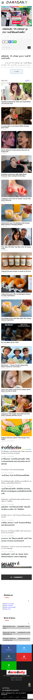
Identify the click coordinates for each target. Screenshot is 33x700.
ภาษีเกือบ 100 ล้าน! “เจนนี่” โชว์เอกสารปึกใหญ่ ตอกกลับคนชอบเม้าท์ (16, 523)
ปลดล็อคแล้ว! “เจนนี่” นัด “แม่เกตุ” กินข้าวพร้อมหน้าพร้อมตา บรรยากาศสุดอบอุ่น (14, 555)
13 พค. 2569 (3, 535)
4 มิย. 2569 (3, 486)
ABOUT (4, 697)
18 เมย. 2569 (3, 551)
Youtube (24, 658)
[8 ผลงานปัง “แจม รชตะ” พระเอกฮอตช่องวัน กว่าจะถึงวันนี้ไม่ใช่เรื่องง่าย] (16, 631)
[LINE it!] (15, 41)
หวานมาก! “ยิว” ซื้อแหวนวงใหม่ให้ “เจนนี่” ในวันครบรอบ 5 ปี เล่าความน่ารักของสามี (16, 539)
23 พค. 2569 (3, 520)
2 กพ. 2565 (6, 36)
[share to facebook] (9, 41)
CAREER (17, 697)
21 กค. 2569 (3, 456)
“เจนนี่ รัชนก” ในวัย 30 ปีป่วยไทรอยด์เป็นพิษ (15, 475)
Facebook (9, 649)
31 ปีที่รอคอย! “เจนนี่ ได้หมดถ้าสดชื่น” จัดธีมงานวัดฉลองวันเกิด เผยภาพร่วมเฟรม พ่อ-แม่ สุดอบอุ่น (15, 461)
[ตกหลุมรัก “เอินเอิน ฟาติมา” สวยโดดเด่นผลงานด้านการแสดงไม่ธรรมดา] (16, 637)
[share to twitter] (12, 41)
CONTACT (11, 697)
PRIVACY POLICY (25, 697)
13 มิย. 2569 (3, 472)
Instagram (9, 658)
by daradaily (10, 456)
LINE (9, 667)
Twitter (24, 649)
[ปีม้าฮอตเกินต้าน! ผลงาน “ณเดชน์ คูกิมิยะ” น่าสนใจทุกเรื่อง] (16, 625)
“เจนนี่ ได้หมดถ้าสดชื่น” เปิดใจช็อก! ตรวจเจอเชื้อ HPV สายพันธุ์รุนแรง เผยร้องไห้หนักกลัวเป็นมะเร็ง (16, 491)
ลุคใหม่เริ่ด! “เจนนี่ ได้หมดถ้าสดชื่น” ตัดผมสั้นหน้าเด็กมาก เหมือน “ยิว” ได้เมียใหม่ (15, 508)
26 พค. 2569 (3, 504)
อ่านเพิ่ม (16, 71)
